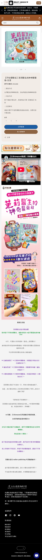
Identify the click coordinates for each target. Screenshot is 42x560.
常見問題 (8, 534)
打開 (38, 3)
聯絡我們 (8, 527)
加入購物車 (21, 132)
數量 (5, 117)
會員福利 (8, 531)
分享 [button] (8, 137)
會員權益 (8, 529)
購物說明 (20, 556)
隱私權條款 (27, 556)
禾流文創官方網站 (10, 536)
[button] (2, 18)
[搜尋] (37, 23)
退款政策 (14, 556)
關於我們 (8, 524)
